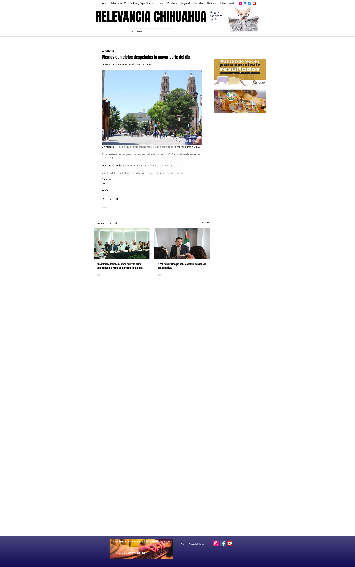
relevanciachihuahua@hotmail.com (151, 541)
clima (104, 183)
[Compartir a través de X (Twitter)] (110, 198)
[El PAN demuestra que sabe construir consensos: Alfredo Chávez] (182, 243)
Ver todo (206, 222)
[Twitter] (249, 3)
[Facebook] (244, 3)
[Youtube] (254, 3)
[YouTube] (229, 543)
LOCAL (105, 189)
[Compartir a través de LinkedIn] (117, 198)
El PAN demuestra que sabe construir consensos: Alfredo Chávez (182, 266)
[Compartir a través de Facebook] (103, 198)
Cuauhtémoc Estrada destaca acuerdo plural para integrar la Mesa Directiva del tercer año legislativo (119, 266)
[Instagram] (240, 3)
